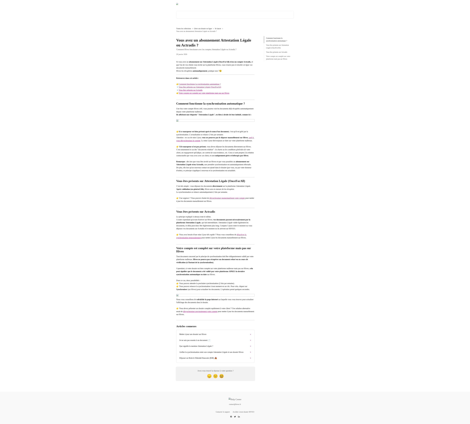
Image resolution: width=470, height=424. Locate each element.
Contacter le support (223, 412)
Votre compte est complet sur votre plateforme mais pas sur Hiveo (204, 93)
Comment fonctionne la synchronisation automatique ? (200, 84)
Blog (290, 4)
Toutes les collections (183, 29)
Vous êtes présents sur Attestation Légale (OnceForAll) (200, 87)
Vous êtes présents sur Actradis (190, 90)
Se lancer (218, 29)
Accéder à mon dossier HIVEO (243, 412)
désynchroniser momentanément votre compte (227, 198)
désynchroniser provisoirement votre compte (200, 311)
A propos (270, 4)
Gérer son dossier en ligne (203, 29)
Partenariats (281, 4)
